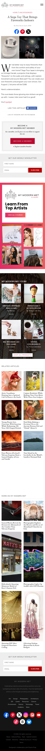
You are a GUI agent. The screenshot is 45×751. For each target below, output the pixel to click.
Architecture (35, 699)
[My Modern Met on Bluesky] (29, 721)
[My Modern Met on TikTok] (16, 721)
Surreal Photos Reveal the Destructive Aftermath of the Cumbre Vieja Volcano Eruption (11, 526)
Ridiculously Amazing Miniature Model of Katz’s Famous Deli (10, 586)
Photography (24, 699)
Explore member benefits (23, 146)
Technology (29, 704)
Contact (8, 740)
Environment (12, 704)
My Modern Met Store (14, 281)
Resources (25, 702)
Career (18, 702)
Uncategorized (25, 12)
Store (27, 707)
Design (15, 699)
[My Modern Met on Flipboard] (32, 715)
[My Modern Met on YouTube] (38, 715)
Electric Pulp (32, 747)
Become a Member (23, 141)
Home (15, 12)
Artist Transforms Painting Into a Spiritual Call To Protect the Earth (11, 395)
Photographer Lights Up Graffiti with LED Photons (33, 585)
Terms (21, 742)
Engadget (8, 102)
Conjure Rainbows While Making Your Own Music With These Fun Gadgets (33, 395)
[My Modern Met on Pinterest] (12, 715)
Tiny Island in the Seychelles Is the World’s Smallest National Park (33, 455)
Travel (37, 704)
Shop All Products (22, 355)
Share (32, 108)
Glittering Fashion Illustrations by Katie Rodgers (31, 645)
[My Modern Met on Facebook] (6, 715)
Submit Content (31, 737)
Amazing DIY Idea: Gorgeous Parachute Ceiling (9, 645)
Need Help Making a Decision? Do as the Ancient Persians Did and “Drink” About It (33, 425)
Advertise (15, 740)
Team (23, 737)
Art (10, 699)
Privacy (35, 740)
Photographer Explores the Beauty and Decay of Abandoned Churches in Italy (33, 526)
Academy (21, 707)
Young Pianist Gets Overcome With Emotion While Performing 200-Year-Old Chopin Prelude (11, 425)
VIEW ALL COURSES (15, 215)
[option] (11, 260)
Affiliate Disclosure (25, 740)
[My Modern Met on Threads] (22, 721)
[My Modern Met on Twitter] (19, 715)
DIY (12, 702)
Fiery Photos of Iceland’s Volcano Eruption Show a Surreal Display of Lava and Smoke (11, 456)
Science (21, 704)
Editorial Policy (16, 737)
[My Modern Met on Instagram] (25, 715)
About (8, 737)
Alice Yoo (18, 26)
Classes (33, 702)
